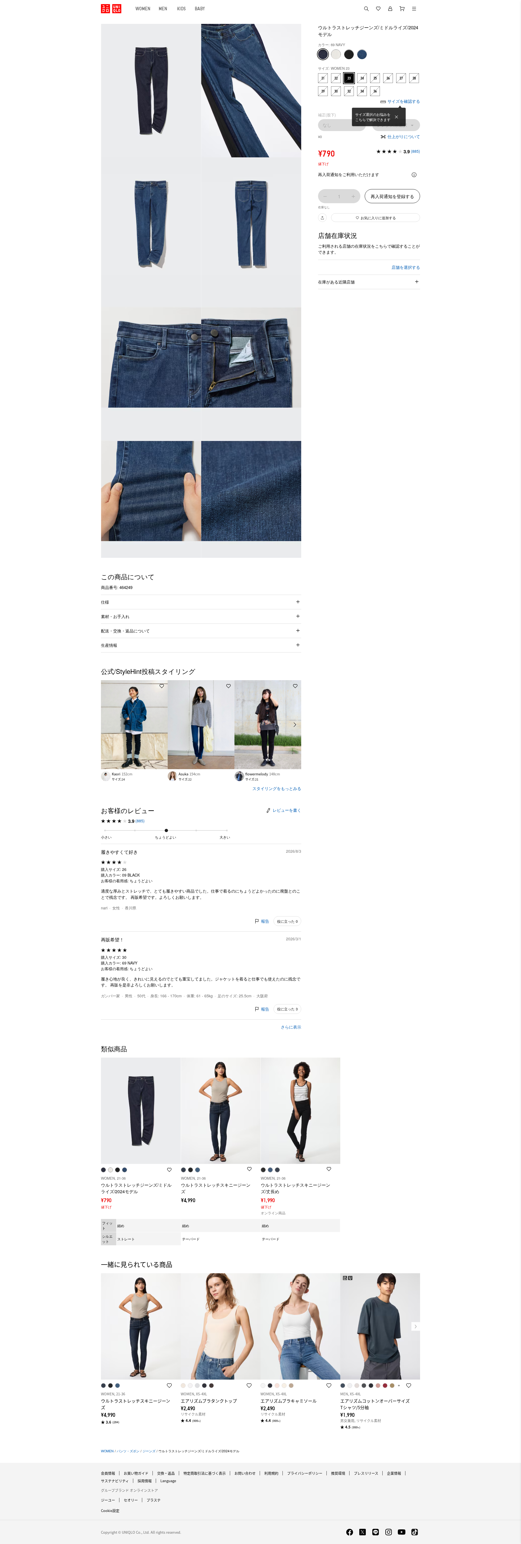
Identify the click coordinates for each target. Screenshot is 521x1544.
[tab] (143, 9)
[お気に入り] (378, 9)
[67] (362, 54)
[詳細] (414, 175)
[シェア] (322, 218)
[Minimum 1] (325, 196)
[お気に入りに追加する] (162, 686)
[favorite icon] (169, 1386)
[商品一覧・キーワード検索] (414, 9)
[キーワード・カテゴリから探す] (366, 9)
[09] (349, 54)
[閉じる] (396, 117)
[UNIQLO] (111, 9)
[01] (336, 54)
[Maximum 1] (353, 196)
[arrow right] (295, 725)
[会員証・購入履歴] (390, 9)
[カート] (402, 9)
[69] (323, 54)
